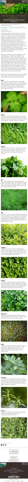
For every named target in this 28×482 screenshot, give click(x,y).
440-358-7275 (21, 471)
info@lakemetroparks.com (14, 472)
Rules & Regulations (7, 480)
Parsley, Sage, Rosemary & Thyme (15, 24)
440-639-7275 (10, 471)
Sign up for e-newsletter (20, 480)
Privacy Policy (13, 480)
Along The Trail (7, 24)
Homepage (2, 24)
